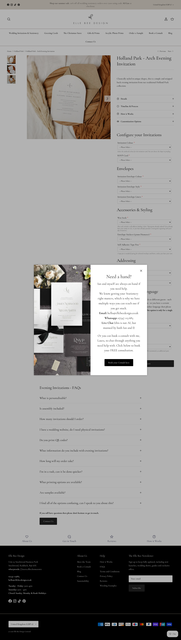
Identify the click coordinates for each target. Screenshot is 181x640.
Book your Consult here (119, 362)
